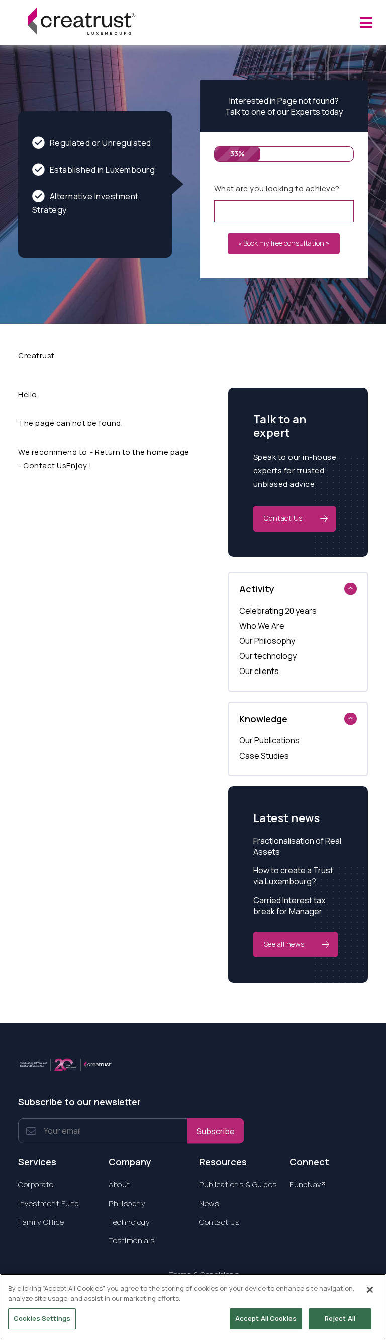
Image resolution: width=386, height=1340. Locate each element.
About (119, 1184)
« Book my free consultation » (283, 243)
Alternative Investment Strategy (85, 203)
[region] (193, 1307)
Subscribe (216, 1130)
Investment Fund (48, 1203)
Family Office (41, 1222)
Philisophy (127, 1203)
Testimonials (131, 1240)
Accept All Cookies (266, 1318)
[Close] (370, 1290)
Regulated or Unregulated (100, 142)
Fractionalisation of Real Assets (297, 846)
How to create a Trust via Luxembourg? (293, 876)
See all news (284, 944)
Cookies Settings (42, 1318)
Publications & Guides (238, 1184)
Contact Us (283, 518)
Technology (129, 1222)
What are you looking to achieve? (277, 188)
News (209, 1203)
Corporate (36, 1184)
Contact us (219, 1222)
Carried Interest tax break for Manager (289, 906)
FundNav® (308, 1184)
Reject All (340, 1318)
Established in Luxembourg (102, 169)
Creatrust (36, 355)
